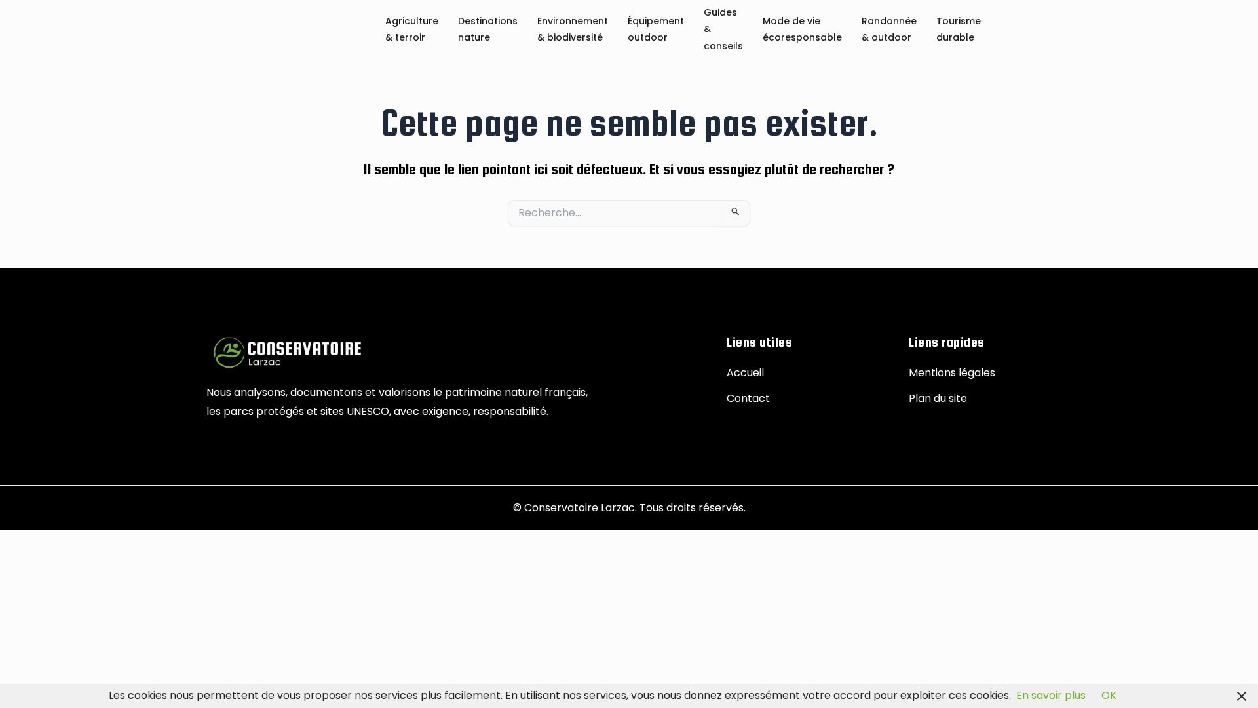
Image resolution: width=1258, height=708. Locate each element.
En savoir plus (1051, 695)
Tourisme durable (958, 29)
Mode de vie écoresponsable (802, 29)
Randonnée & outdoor (889, 29)
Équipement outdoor (656, 29)
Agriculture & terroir (411, 29)
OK (1108, 695)
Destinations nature (488, 29)
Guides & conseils (723, 29)
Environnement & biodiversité (572, 29)
